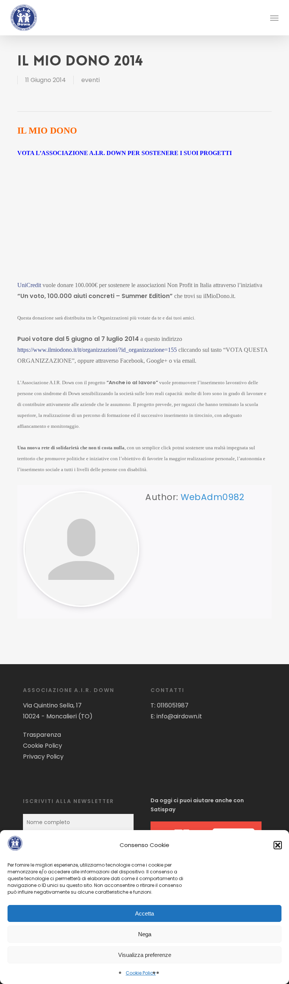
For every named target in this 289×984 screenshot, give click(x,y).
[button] (277, 845)
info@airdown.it (179, 716)
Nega (144, 934)
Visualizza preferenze (144, 955)
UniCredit (29, 285)
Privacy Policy (43, 756)
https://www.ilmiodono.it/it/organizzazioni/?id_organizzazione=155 (97, 350)
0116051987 (173, 705)
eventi (90, 80)
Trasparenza (42, 734)
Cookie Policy (141, 973)
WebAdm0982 (212, 497)
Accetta (144, 913)
